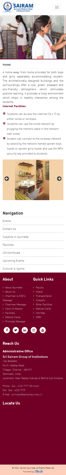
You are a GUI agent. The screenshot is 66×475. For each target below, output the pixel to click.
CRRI (38, 317)
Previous (7, 179)
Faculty (40, 287)
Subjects (40, 300)
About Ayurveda (13, 287)
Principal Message (15, 321)
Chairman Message (15, 304)
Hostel (39, 291)
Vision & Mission (14, 308)
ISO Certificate (11, 252)
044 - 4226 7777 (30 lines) (25, 385)
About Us (10, 291)
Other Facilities (44, 304)
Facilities (8, 244)
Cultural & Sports (13, 268)
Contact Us (9, 229)
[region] (33, 179)
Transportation (44, 296)
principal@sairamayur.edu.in (27, 394)
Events (7, 221)
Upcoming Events (13, 260)
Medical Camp (13, 317)
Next (59, 179)
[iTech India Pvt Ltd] (38, 471)
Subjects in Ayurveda (15, 236)
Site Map (40, 312)
